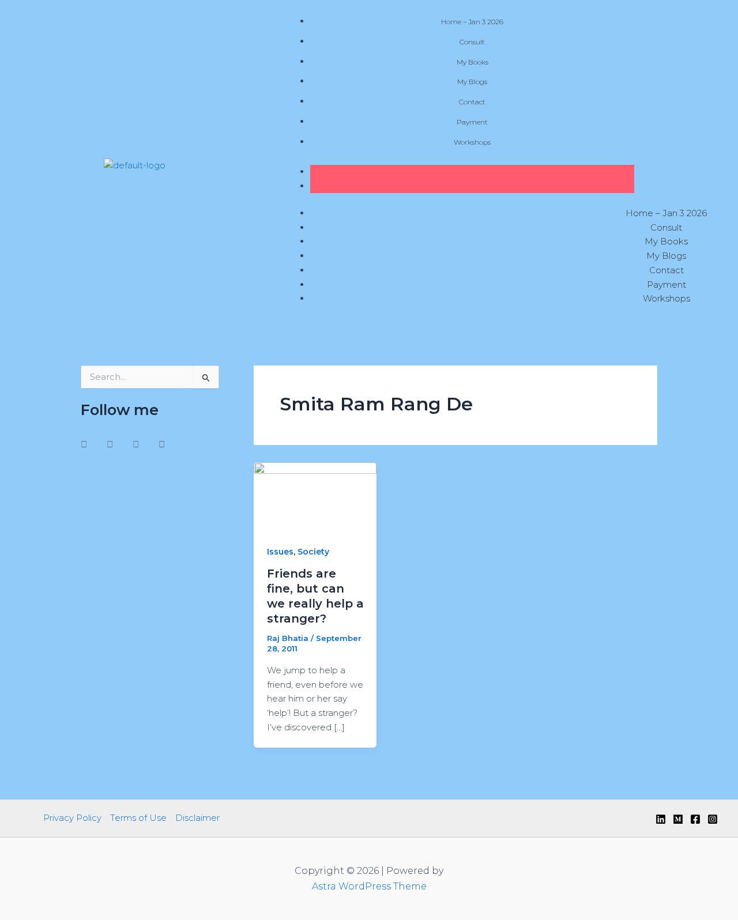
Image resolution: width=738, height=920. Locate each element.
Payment (472, 122)
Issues (280, 551)
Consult (472, 41)
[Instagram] (712, 819)
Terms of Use (138, 817)
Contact (472, 101)
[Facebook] (695, 819)
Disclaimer (197, 817)
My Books (472, 62)
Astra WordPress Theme (369, 886)
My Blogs (472, 81)
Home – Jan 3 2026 (472, 21)
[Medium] (678, 819)
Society (313, 551)
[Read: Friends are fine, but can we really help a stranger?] (315, 496)
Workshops (472, 142)
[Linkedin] (661, 819)
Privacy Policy (72, 817)
